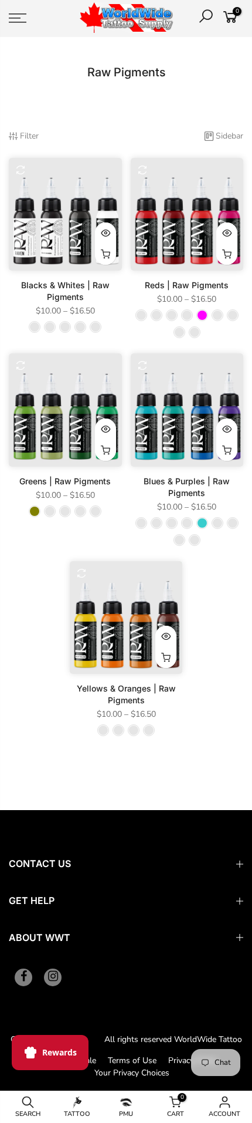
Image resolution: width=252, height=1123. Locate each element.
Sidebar (229, 135)
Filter (29, 135)
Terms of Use (132, 1060)
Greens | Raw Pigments (65, 481)
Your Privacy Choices (131, 1072)
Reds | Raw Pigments (187, 285)
